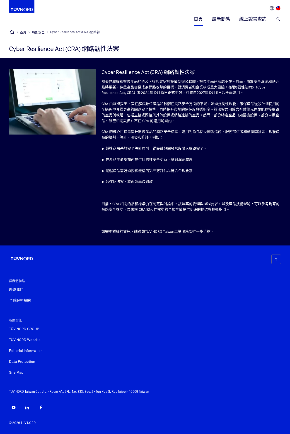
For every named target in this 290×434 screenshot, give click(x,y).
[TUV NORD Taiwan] (11, 32)
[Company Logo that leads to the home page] (21, 6)
